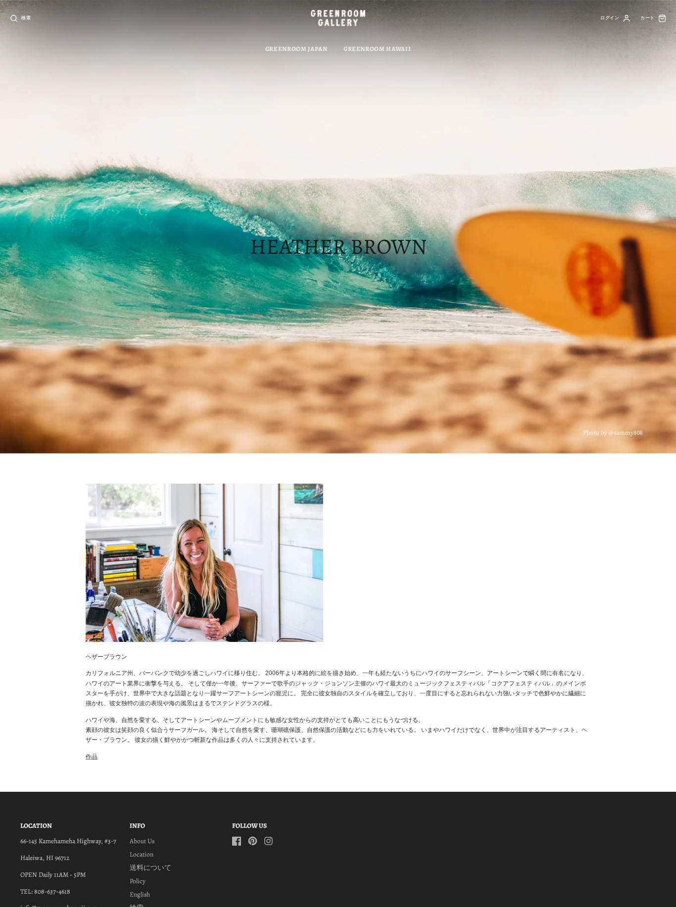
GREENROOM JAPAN (296, 49)
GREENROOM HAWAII (377, 49)
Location (141, 854)
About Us (142, 841)
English (140, 894)
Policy (137, 881)
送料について (150, 867)
